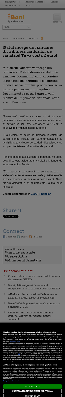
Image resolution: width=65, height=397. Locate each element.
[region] (32, 360)
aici (19, 354)
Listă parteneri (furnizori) (10, 381)
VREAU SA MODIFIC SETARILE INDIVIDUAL (32, 391)
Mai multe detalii (15, 341)
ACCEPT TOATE (32, 386)
